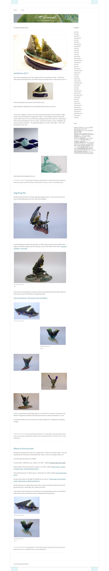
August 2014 (77, 97)
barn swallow (86, 127)
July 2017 (76, 64)
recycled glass (28, 436)
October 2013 (77, 111)
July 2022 (76, 32)
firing (90, 133)
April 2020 (76, 36)
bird (91, 127)
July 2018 (76, 48)
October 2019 (77, 38)
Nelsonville (85, 139)
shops (21, 549)
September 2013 (78, 113)
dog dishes (85, 130)
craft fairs (79, 128)
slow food (93, 149)
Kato (87, 138)
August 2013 (77, 115)
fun (93, 134)
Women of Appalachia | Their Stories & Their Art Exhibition (30, 298)
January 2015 (77, 93)
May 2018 (76, 52)
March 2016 (77, 78)
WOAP (78, 153)
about (15, 10)
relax (91, 145)
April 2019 (76, 42)
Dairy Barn (62, 180)
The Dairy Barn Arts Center (57, 463)
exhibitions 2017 (21, 73)
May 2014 (76, 101)
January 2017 (77, 68)
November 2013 (78, 109)
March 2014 (77, 103)
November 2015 (78, 82)
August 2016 (77, 72)
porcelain (82, 144)
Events (28, 434)
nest (90, 139)
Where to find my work (24, 448)
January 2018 (77, 58)
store (22, 10)
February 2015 (77, 91)
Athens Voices (56, 180)
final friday (78, 132)
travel (75, 153)
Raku (76, 145)
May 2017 (76, 66)
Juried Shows (29, 180)
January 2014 (77, 107)
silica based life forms (46, 436)
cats (75, 129)
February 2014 (77, 105)
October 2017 (77, 62)
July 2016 (76, 74)
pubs (86, 144)
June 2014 (76, 99)
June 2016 (76, 76)
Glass (22, 182)
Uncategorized (42, 180)
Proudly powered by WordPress (21, 564)
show (39, 436)
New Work (35, 180)
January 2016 (77, 80)
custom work (84, 128)
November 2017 (78, 60)
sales (75, 148)
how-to (76, 138)
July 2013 (76, 117)
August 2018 (77, 46)
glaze (80, 136)
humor (83, 137)
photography (91, 142)
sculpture (31, 182)
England (90, 130)
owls (86, 142)
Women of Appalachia (85, 153)
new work (26, 182)
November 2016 (78, 70)
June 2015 (76, 87)
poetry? (76, 144)
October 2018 (77, 44)
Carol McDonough (58, 182)
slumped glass (38, 182)
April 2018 (76, 54)
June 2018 (76, 50)
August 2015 (77, 85)
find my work (17, 182)
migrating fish (20, 193)
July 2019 (76, 40)
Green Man (86, 136)
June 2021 (76, 34)
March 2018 (77, 56)
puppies (91, 143)
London (91, 138)
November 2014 (78, 95)
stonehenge (90, 151)
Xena (91, 153)
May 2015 (76, 89)
